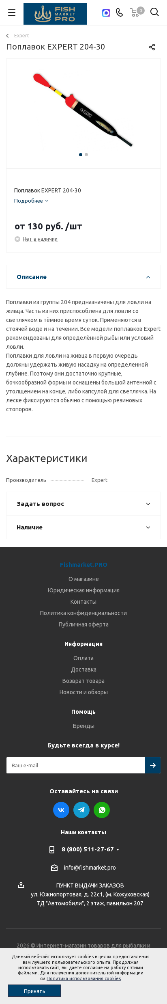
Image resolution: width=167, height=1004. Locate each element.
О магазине (84, 579)
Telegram (81, 810)
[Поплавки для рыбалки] (83, 110)
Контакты (83, 601)
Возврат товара (83, 681)
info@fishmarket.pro (90, 867)
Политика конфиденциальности (83, 613)
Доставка (83, 669)
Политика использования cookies (84, 978)
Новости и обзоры (84, 692)
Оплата (83, 658)
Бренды (83, 726)
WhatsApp (102, 810)
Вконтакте (61, 810)
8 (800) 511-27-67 (88, 849)
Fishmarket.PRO (83, 564)
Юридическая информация (84, 590)
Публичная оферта (84, 624)
